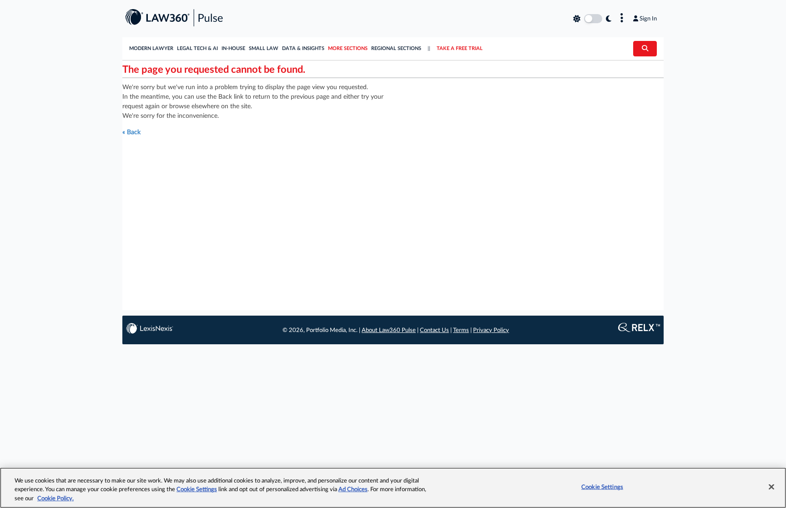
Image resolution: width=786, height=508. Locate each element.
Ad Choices (353, 490)
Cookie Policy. (55, 499)
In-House (233, 48)
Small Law (263, 48)
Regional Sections (396, 48)
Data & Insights (303, 48)
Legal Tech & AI (197, 48)
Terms (461, 330)
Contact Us (434, 330)
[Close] (771, 487)
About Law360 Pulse (389, 330)
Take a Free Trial (460, 48)
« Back (131, 132)
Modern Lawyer (151, 48)
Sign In (648, 18)
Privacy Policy (491, 330)
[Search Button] (645, 48)
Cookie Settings (196, 490)
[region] (393, 488)
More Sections (348, 48)
